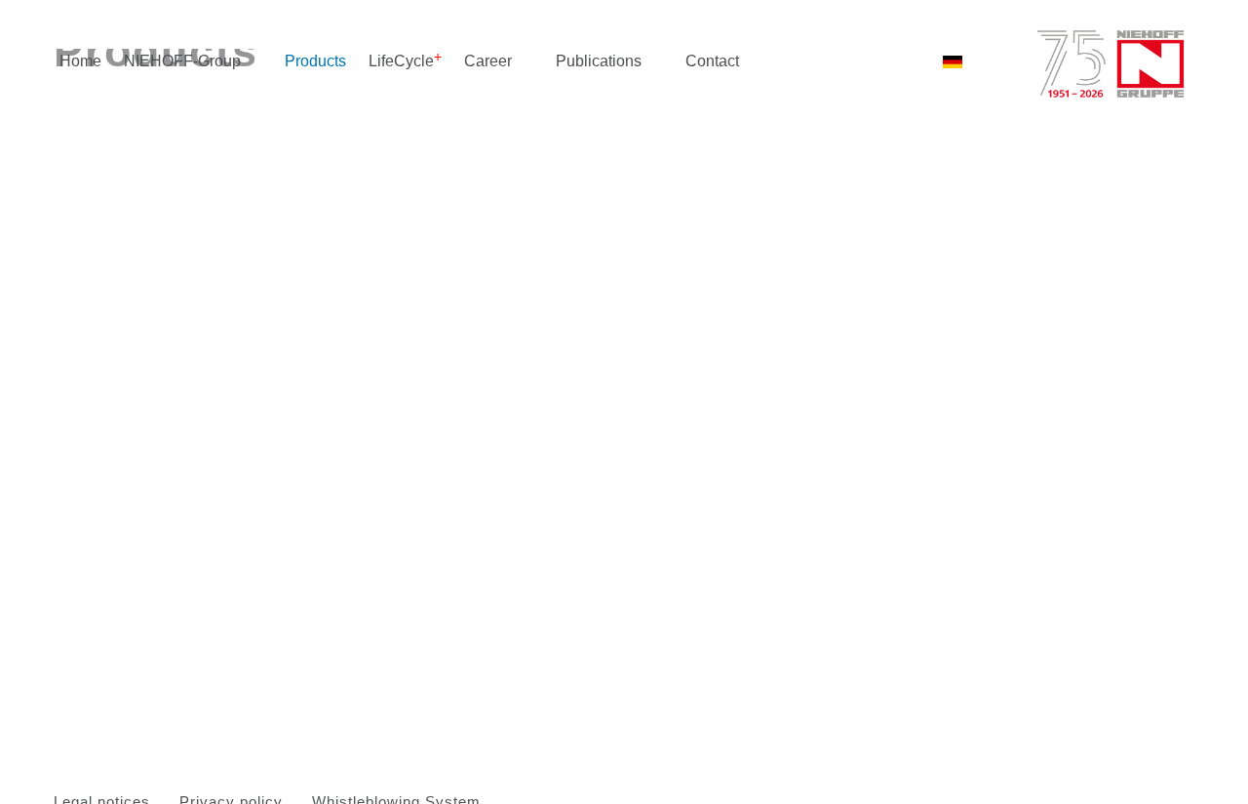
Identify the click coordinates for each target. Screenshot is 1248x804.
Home (80, 61)
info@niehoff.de (647, 364)
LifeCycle (401, 61)
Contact (712, 61)
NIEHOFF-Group (182, 61)
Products (315, 61)
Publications (599, 61)
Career (488, 61)
